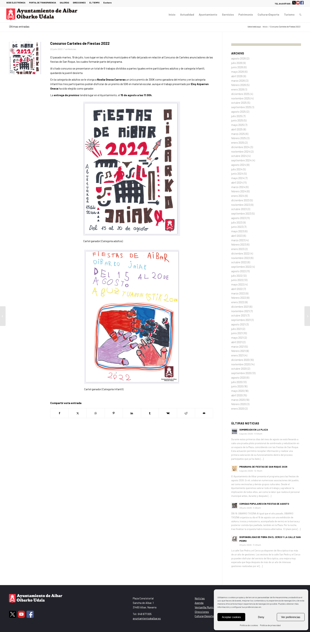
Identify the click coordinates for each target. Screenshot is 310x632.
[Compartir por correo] (204, 413)
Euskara (107, 2)
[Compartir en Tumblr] (150, 413)
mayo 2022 (237, 284)
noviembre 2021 (240, 311)
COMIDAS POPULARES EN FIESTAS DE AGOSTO (264, 503)
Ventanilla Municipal (206, 607)
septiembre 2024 (241, 160)
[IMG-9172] (25, 58)
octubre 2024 (239, 155)
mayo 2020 (237, 390)
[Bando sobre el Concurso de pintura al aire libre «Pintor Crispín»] (3, 316)
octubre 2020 (239, 368)
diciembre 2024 (240, 147)
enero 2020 (237, 408)
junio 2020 (237, 386)
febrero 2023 (238, 244)
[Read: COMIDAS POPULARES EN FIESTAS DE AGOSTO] (234, 505)
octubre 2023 (239, 209)
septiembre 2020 (241, 373)
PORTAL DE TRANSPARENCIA (42, 2)
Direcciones (202, 611)
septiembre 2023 (241, 213)
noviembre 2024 (240, 151)
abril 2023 (237, 235)
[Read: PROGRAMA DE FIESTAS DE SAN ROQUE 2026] (234, 468)
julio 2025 (236, 116)
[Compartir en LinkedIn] (132, 413)
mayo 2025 (237, 124)
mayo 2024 (237, 178)
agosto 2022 (238, 271)
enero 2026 (237, 89)
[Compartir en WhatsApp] (96, 413)
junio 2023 (237, 226)
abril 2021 (236, 342)
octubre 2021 (238, 315)
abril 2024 (237, 182)
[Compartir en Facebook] (59, 413)
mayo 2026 (237, 71)
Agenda (199, 602)
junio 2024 (237, 173)
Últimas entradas (19, 26)
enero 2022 (237, 302)
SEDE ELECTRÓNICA (15, 2)
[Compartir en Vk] (168, 413)
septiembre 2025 (241, 107)
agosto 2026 (238, 58)
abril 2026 (237, 76)
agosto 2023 (238, 218)
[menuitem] (16, 3)
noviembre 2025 (240, 98)
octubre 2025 (239, 102)
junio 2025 (237, 120)
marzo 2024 (238, 187)
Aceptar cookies (231, 617)
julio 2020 (236, 382)
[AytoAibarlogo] (41, 14)
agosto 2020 (238, 377)
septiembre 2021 (241, 319)
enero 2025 (237, 142)
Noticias (72, 49)
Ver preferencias (290, 617)
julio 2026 (236, 62)
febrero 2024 (238, 191)
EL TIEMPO (94, 2)
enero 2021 (237, 355)
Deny (261, 617)
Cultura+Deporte (204, 616)
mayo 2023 (237, 231)
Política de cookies (249, 625)
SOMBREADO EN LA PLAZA (253, 429)
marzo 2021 (237, 346)
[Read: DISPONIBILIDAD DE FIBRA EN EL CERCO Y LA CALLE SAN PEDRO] (234, 539)
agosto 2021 (238, 324)
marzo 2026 (238, 80)
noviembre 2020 (240, 364)
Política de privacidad (270, 625)
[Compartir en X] (78, 413)
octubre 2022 (239, 262)
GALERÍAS (64, 2)
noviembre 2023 (240, 204)
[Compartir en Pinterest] (114, 413)
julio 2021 (236, 328)
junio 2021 (237, 333)
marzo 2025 (238, 133)
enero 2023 (237, 249)
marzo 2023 (238, 240)
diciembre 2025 (240, 93)
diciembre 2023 (240, 200)
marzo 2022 (238, 293)
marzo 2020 (238, 399)
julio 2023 (236, 222)
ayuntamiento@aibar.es (147, 618)
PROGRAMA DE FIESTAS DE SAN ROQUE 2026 (263, 466)
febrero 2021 (238, 350)
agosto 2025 (238, 111)
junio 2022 (237, 280)
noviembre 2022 (240, 257)
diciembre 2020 (240, 359)
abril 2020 (237, 395)
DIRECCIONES (79, 2)
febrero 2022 (238, 297)
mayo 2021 (237, 337)
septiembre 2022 (241, 266)
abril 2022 (237, 288)
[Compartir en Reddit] (186, 413)
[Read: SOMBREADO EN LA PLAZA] (234, 431)
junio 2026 (237, 67)
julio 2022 (236, 275)
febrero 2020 (238, 404)
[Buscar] (300, 14)
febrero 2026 (238, 84)
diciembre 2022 (240, 253)
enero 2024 (237, 195)
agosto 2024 (238, 164)
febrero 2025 (238, 138)
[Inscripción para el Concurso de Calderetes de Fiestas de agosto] (307, 316)
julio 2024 (236, 169)
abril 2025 (237, 129)
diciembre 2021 (240, 306)
